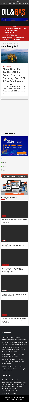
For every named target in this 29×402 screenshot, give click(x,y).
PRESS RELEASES (9, 30)
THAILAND (7, 28)
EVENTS (21, 37)
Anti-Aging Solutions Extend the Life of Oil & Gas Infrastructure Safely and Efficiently (14, 244)
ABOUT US (25, 3)
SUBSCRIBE (12, 3)
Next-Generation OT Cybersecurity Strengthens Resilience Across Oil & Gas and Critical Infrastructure (14, 270)
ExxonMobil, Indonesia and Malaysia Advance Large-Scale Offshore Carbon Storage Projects (14, 320)
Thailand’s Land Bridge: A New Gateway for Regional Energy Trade (14, 294)
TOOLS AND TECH (7, 37)
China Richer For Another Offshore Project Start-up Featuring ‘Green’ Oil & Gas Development (14, 75)
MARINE (16, 30)
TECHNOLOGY (5, 264)
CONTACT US (16, 39)
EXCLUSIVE (7, 36)
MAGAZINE (16, 37)
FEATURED (9, 34)
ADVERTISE (18, 3)
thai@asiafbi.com (11, 393)
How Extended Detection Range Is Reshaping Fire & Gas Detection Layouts (14, 220)
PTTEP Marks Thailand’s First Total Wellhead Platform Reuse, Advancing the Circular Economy (14, 369)
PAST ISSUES (4, 3)
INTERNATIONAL (21, 28)
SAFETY (3, 216)
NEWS (14, 26)
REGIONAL (13, 28)
